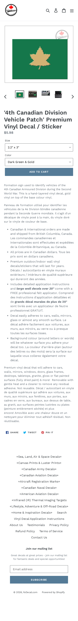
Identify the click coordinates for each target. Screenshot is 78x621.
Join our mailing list (39, 548)
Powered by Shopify (53, 592)
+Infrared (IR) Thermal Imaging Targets (39, 500)
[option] (19, 94)
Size (7, 140)
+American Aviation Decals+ (39, 494)
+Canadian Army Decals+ (39, 469)
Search (62, 512)
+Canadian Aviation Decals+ (39, 475)
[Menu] (72, 10)
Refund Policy (25, 531)
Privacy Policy (59, 525)
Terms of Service (51, 531)
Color (8, 155)
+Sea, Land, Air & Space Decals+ (39, 456)
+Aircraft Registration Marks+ (39, 481)
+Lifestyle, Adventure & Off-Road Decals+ (39, 506)
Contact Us (39, 537)
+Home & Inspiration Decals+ (31, 512)
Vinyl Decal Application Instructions (39, 519)
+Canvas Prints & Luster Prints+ (39, 463)
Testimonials (36, 525)
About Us (16, 525)
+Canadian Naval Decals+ (39, 487)
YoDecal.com (30, 592)
